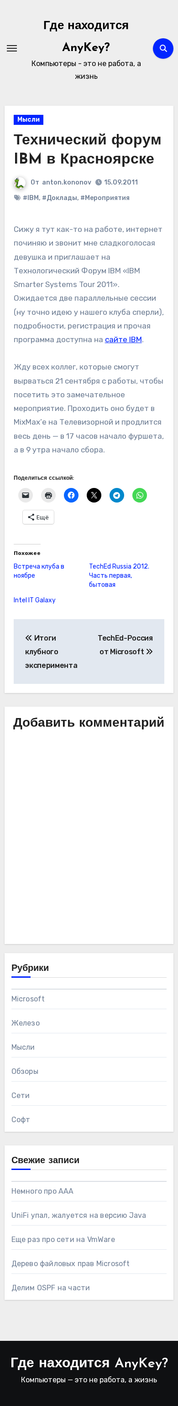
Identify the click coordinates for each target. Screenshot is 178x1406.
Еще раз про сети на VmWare (63, 1239)
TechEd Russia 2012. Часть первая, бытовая (119, 576)
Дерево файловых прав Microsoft (70, 1263)
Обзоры (24, 1071)
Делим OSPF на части (50, 1287)
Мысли (28, 119)
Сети (20, 1095)
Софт (21, 1119)
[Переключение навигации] (12, 48)
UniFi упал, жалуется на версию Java (79, 1215)
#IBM (31, 198)
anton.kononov (66, 182)
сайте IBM (123, 339)
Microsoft (28, 999)
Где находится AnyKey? (89, 1364)
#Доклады (59, 198)
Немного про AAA (42, 1191)
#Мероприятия (105, 198)
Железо (25, 1023)
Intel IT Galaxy (35, 600)
